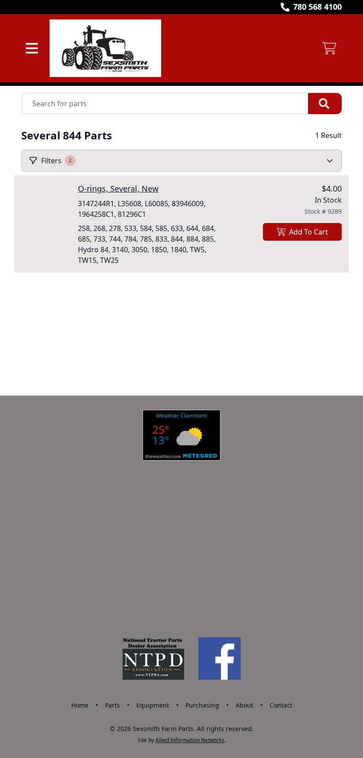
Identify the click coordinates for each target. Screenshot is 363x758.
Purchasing (202, 705)
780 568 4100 (317, 6)
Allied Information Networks (189, 740)
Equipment (152, 705)
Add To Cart (308, 232)
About (244, 705)
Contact (281, 705)
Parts (112, 705)
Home (80, 705)
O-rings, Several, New (118, 188)
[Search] (325, 103)
